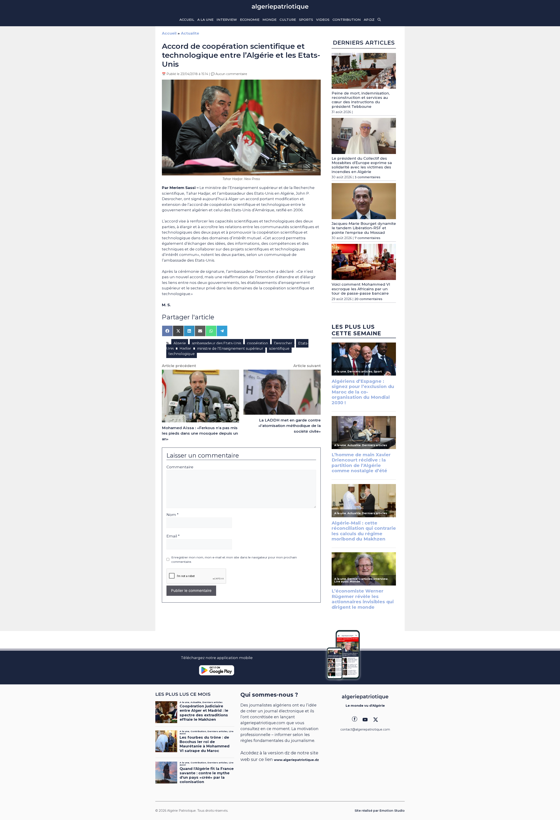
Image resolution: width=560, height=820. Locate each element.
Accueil (186, 19)
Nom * (172, 514)
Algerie (179, 343)
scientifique (279, 348)
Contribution (346, 19)
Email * (173, 536)
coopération (257, 343)
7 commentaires (367, 238)
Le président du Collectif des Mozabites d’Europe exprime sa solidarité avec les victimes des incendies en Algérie (362, 165)
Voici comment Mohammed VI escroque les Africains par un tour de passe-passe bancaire (361, 288)
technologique (181, 354)
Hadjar (185, 348)
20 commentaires (368, 299)
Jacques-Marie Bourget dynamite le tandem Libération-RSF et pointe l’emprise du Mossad (364, 228)
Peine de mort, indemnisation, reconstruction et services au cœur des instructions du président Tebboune (361, 100)
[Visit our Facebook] (354, 719)
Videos (322, 19)
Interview (227, 19)
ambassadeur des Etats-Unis (216, 343)
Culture (288, 19)
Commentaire (179, 467)
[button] (379, 19)
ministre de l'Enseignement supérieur (230, 348)
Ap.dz (369, 19)
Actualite (190, 33)
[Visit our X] (375, 719)
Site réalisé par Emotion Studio (380, 811)
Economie (249, 19)
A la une (205, 19)
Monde (269, 19)
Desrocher (283, 343)
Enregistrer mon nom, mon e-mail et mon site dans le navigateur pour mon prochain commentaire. (234, 559)
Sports (306, 19)
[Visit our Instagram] (365, 719)
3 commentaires (367, 177)
